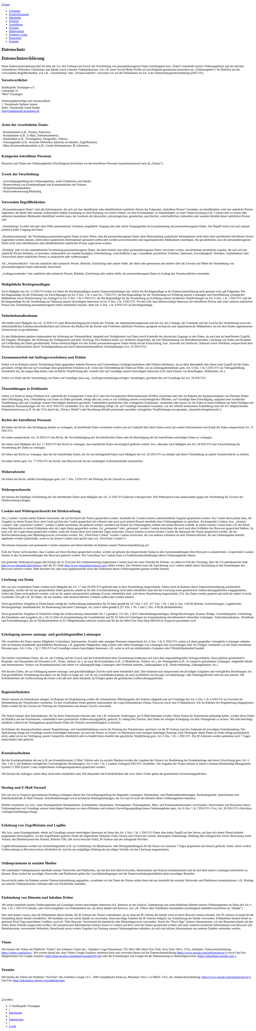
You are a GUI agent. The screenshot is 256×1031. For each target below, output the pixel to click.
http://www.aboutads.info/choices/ (21, 565)
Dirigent (14, 21)
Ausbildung (16, 24)
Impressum (15, 1012)
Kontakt (14, 41)
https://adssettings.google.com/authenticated (38, 980)
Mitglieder (15, 17)
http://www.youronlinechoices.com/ (85, 565)
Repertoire (15, 38)
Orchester (14, 11)
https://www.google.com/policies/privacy (202, 952)
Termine (14, 27)
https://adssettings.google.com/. (216, 956)
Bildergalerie (16, 31)
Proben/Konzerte (19, 14)
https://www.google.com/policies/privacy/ (226, 977)
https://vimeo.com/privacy (16, 952)
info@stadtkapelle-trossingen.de (20, 111)
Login (12, 1026)
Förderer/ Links (18, 34)
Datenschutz (16, 1019)
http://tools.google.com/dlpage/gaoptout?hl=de (73, 956)
